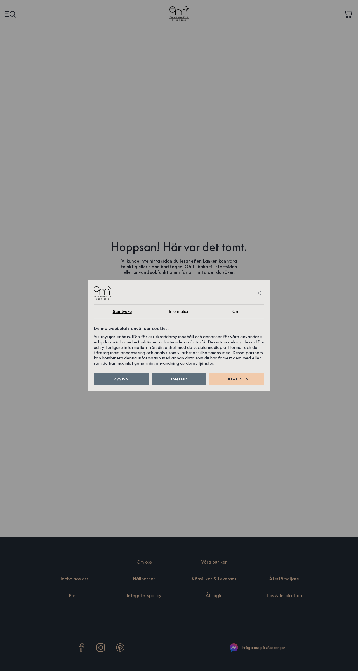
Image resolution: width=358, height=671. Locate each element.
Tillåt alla (236, 379)
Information (179, 311)
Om (235, 311)
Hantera (179, 379)
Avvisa (121, 379)
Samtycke (122, 311)
